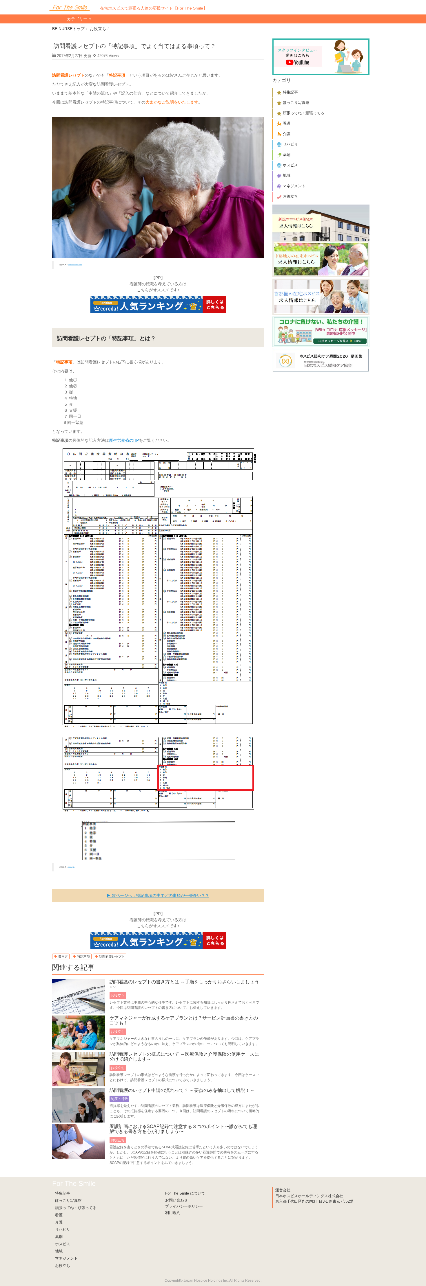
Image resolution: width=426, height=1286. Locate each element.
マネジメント (66, 1258)
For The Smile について (185, 1193)
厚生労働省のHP (124, 440)
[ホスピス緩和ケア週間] (320, 359)
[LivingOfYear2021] (320, 331)
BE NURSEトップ (68, 28)
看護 (59, 1215)
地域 (59, 1251)
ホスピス (62, 1244)
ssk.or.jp (71, 867)
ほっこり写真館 (68, 1200)
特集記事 (62, 1193)
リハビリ (62, 1229)
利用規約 (172, 1212)
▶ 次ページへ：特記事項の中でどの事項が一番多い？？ (158, 895)
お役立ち (98, 28)
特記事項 (83, 956)
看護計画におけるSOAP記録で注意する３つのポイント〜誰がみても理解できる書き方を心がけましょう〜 (183, 1129)
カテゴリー (77, 18)
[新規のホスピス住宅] (320, 222)
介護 (59, 1222)
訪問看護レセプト (112, 956)
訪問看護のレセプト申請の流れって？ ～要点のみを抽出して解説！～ (182, 1090)
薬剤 (59, 1237)
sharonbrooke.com (75, 265)
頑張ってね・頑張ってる (76, 1208)
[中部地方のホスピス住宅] (320, 259)
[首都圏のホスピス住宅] (320, 296)
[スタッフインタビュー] (320, 56)
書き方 (63, 956)
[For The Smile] (69, 7)
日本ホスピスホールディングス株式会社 (309, 1196)
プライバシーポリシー (184, 1206)
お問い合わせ (176, 1200)
